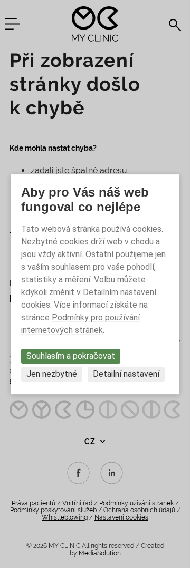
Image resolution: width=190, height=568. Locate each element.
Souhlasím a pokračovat (70, 356)
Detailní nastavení (126, 374)
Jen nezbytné (51, 374)
